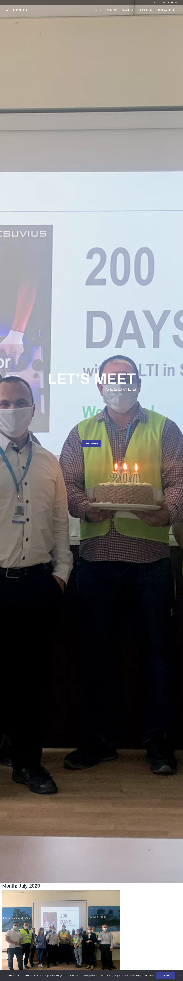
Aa (164, 3)
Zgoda (165, 975)
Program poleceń (167, 10)
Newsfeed (128, 10)
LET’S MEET (95, 10)
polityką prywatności (145, 975)
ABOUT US (112, 10)
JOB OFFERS (145, 10)
